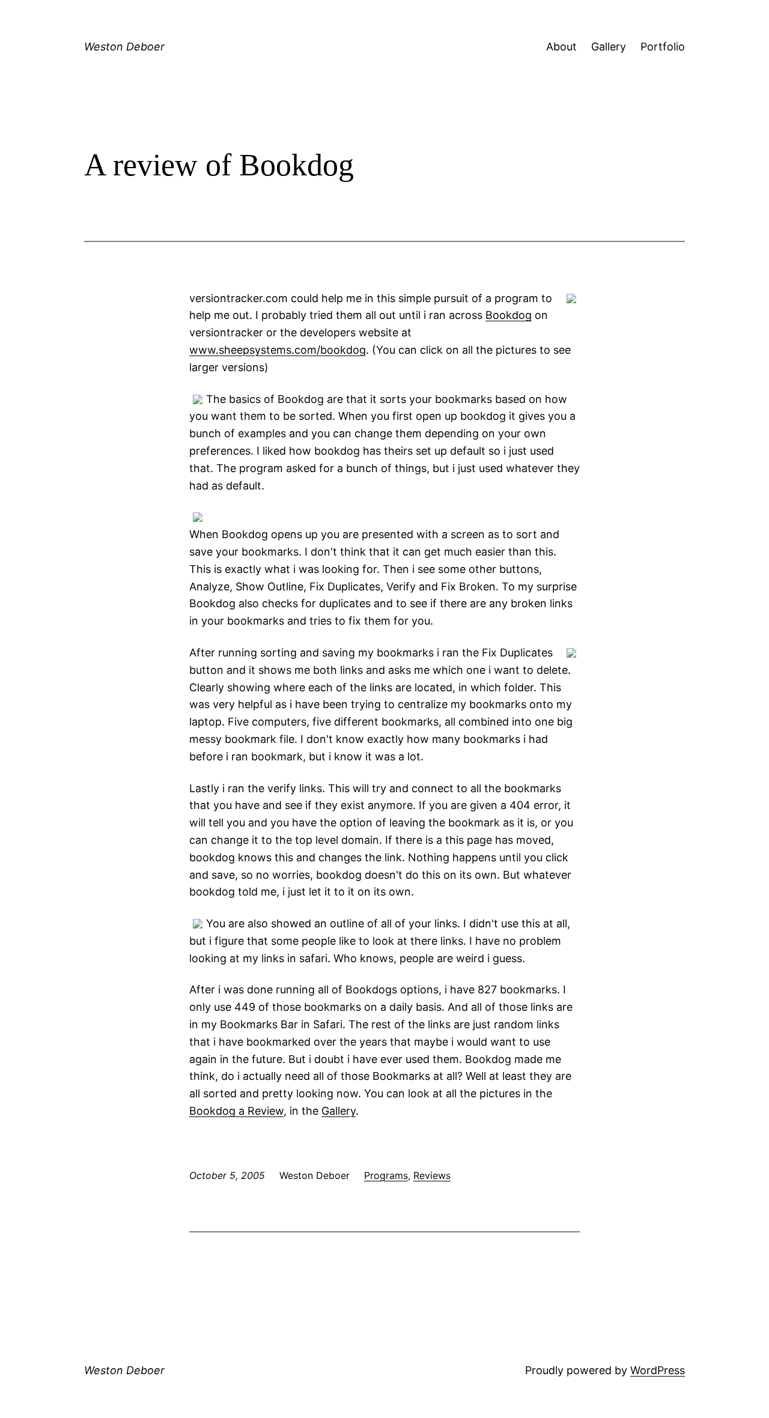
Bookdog (508, 315)
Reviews (432, 1175)
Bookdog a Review (236, 1110)
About (561, 46)
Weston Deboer (124, 46)
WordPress (657, 1370)
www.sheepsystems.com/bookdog (277, 350)
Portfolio (662, 46)
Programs (386, 1175)
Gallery (608, 46)
